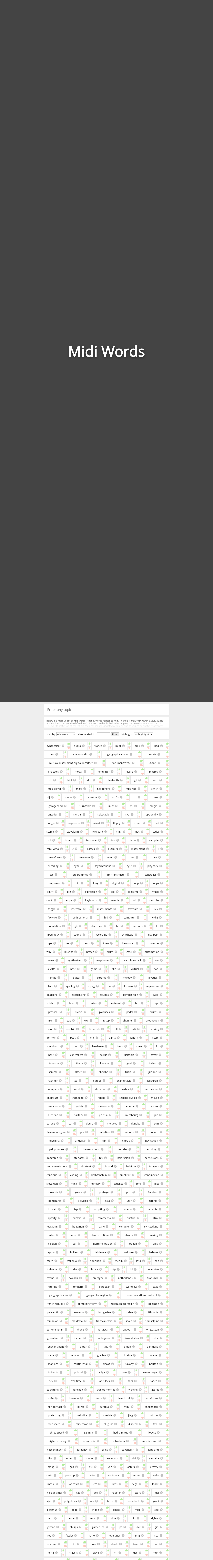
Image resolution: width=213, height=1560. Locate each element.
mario (91, 1535)
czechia (107, 1415)
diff (89, 780)
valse (156, 1475)
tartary (78, 1115)
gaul (129, 1063)
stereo (50, 831)
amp (155, 780)
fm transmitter (116, 874)
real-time (76, 1381)
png (52, 754)
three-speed (57, 1432)
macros (153, 771)
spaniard (53, 1364)
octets (131, 1467)
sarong (51, 1123)
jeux (50, 1518)
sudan (129, 1312)
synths (77, 814)
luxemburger (150, 1372)
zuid (77, 883)
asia (107, 1200)
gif (135, 780)
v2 (131, 806)
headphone (104, 788)
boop (74, 1509)
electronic (97, 926)
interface (76, 909)
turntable (85, 806)
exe (96, 1492)
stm (156, 1123)
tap (69, 1020)
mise (137, 1509)
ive (109, 986)
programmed (80, 874)
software (133, 909)
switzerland (151, 1226)
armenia (79, 1312)
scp (156, 1535)
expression (90, 891)
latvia (94, 1269)
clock (49, 900)
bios (156, 1183)
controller (150, 874)
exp (86, 1020)
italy (105, 1346)
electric (71, 1029)
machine (52, 994)
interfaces (78, 1158)
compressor (54, 883)
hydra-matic (120, 1432)
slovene (153, 1355)
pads (156, 994)
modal (78, 771)
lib (157, 926)
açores (155, 1389)
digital (116, 883)
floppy (117, 823)
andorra (129, 1132)
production (152, 1020)
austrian (53, 1115)
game (94, 969)
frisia (128, 1072)
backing (154, 1029)
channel (127, 1020)
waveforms (55, 857)
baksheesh (128, 1449)
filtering (52, 1286)
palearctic (53, 1312)
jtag (130, 1415)
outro (51, 1235)
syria (51, 1355)
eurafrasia (89, 1441)
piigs (49, 1458)
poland (78, 1372)
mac (137, 831)
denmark (152, 1346)
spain (129, 1321)
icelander (52, 1269)
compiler (124, 1226)
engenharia (151, 1406)
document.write (121, 763)
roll (134, 900)
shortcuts (52, 1097)
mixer (50, 1020)
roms (114, 1484)
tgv (101, 1158)
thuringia (96, 1261)
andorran (80, 1140)
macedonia (54, 1106)
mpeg (91, 986)
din (69, 891)
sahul (69, 1458)
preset (90, 952)
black (50, 986)
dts (73, 1544)
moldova (112, 1123)
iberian (78, 1338)
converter (153, 943)
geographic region (97, 1295)
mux (155, 1552)
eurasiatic (113, 1458)
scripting (99, 1209)
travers (73, 1552)
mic (92, 1037)
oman (127, 1346)
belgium (131, 1166)
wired (96, 823)
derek (114, 1544)
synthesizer (53, 746)
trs (117, 926)
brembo (74, 1398)
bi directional (80, 917)
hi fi (69, 780)
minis (74, 1183)
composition (130, 994)
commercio (104, 1218)
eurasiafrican (149, 1441)
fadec (154, 1381)
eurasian (52, 1226)
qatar (83, 1346)
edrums (101, 977)
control (93, 1003)
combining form (87, 1303)
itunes (137, 823)
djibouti (127, 1329)
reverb (129, 771)
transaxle (152, 1278)
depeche (129, 1106)
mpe (49, 943)
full (116, 1029)
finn (104, 1140)
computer (129, 917)
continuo (52, 1175)
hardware (98, 1046)
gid (157, 1527)
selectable (103, 814)
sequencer (74, 823)
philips (74, 1527)
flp (157, 1046)
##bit (152, 763)
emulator (104, 771)
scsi (156, 1509)
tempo (52, 977)
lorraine (104, 1063)
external (116, 1003)
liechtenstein (99, 1175)
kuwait (52, 1209)
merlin (119, 1261)
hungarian (104, 1312)
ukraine (127, 1355)
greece (78, 1192)
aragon (133, 1243)
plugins (68, 952)
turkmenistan (55, 1329)
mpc (156, 1003)
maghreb (52, 1158)
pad (156, 969)
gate (129, 952)
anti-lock (104, 1381)
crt (95, 1484)
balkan (153, 1063)
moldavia (77, 1321)
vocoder (122, 1149)
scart (138, 1492)
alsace (78, 1072)
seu (92, 1501)
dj (49, 797)
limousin (54, 1063)
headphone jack (132, 960)
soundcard (53, 1046)
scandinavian (151, 1175)
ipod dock (53, 934)
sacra (73, 1235)
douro (89, 1123)
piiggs (80, 1406)
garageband (55, 806)
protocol (53, 1012)
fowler (69, 1535)
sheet (139, 1046)
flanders (153, 1192)
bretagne (98, 1278)
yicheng (133, 1389)
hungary (96, 1183)
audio (77, 746)
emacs (117, 1509)
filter (115, 734)
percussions (152, 1158)
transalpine (152, 1321)
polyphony (70, 1501)
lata (138, 1261)
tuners (69, 840)
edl (74, 1243)
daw (154, 857)
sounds (104, 994)
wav (49, 952)
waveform (73, 831)
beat (73, 1037)
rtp (114, 1269)
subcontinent (56, 1346)
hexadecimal (54, 1492)
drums (154, 1012)
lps (120, 1527)
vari (110, 1467)
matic (50, 1484)
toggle (51, 909)
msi (156, 1492)
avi (91, 1467)
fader (155, 1484)
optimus (52, 1509)
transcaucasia (104, 1321)
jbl (131, 1269)
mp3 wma (53, 849)
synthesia (127, 934)
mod (77, 1089)
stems (86, 943)
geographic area (58, 1295)
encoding (53, 866)
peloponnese (56, 1149)
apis (155, 1243)
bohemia (53, 1372)
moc (92, 1518)
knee (106, 943)
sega (135, 1484)
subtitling (53, 1389)
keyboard (97, 831)
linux (111, 806)
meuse (155, 1097)
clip (114, 969)
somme (53, 1072)
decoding (151, 1149)
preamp (70, 1475)
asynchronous (103, 866)
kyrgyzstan (152, 1329)
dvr (138, 1527)
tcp (75, 1080)
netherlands (125, 1278)
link (113, 840)
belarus (153, 1252)
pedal (129, 1012)
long (95, 883)
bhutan (153, 1364)
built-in (153, 1415)
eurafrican (152, 1398)
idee (135, 1552)
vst (132, 857)
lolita (51, 1552)
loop (136, 883)
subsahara (118, 1441)
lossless (128, 986)
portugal (104, 1192)
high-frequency (58, 1441)
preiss (98, 1398)
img (137, 1535)
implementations (57, 1166)
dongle (51, 823)
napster (116, 1492)
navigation (151, 1140)
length (134, 1037)
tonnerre (78, 1286)
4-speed (133, 1424)
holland (74, 1252)
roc (49, 1535)
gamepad (78, 1097)
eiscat (106, 1364)
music (155, 891)
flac (78, 1492)
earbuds (138, 926)
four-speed (54, 1424)
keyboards (91, 900)
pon (156, 1261)
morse (89, 1458)
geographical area (118, 754)
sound (77, 934)
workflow (131, 1286)
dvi (134, 1458)
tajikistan (153, 1303)
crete (124, 1372)
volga (102, 1372)
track (120, 1046)
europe (97, 1080)
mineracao (82, 1424)
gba (72, 1467)
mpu (127, 1406)
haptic (126, 1140)
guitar (76, 977)
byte (129, 866)
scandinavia (124, 1080)
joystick (153, 977)
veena (50, 1278)
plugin (153, 806)
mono (68, 797)
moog (51, 1467)
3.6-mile (88, 1432)
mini (118, 831)
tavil (155, 1424)
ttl (115, 1552)
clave (96, 1552)
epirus (103, 1055)
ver (157, 960)
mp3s (115, 797)
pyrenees (104, 1012)
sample (115, 900)
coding (74, 1175)
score (155, 1037)
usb (50, 780)
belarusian (123, 1158)
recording (101, 934)
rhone (80, 1329)
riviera (78, 1012)
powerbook (133, 1501)
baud (136, 1544)
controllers (76, 1055)
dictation (100, 1089)
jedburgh (152, 1080)
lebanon (75, 1355)
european (104, 1286)
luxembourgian (56, 1132)
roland (101, 1097)
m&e (51, 1398)
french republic (56, 1303)
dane (102, 1226)
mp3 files (131, 788)
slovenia (83, 1200)
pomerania (54, 1200)
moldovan (128, 1252)
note (73, 969)
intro (155, 1218)
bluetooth (113, 780)
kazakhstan (132, 1338)
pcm (128, 1192)
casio (49, 1475)
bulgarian (78, 1226)
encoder (52, 814)
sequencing (79, 994)
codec (156, 831)
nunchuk (77, 1389)
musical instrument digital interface (71, 763)
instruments (104, 909)
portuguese (103, 1338)
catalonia (104, 1106)
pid (113, 891)
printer (51, 1037)
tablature (100, 1252)
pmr (138, 1183)
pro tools (53, 771)
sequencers (152, 986)
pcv (51, 1381)
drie (113, 1518)
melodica (82, 1415)
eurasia (77, 1218)
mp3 (137, 746)
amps (68, 900)
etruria (129, 1235)
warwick (74, 1484)
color (50, 1029)
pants (112, 1037)
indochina (54, 1140)
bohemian (153, 1269)
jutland (152, 1072)
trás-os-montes (106, 1389)
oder (74, 1269)
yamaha (154, 1458)
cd (135, 797)
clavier (91, 1475)
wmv (110, 857)
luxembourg (131, 1115)
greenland (53, 1338)
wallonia (72, 1261)
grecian (101, 1355)
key (156, 909)
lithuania (153, 1312)
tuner (155, 797)
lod (156, 1544)
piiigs (104, 1449)
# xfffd (51, 969)
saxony (129, 1364)
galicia (79, 1106)
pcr (82, 1132)
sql (70, 1123)
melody (127, 977)
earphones (103, 960)
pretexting (54, 1415)
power (50, 960)
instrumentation (102, 1243)
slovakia (53, 1192)
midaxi (51, 1003)
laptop (106, 1020)
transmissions (91, 1149)
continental (81, 1364)
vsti (133, 1029)
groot (156, 1501)
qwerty (52, 1218)
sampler (154, 840)
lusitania (129, 1055)
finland (108, 1166)
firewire (52, 917)
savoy (154, 1055)
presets (152, 754)
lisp (75, 1209)
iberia (79, 1063)
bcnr (72, 1003)
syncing (70, 986)
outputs (113, 849)
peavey (154, 1467)
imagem (154, 1166)
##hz (154, 917)
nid (133, 1518)
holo (93, 1544)
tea (67, 943)
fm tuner (91, 840)
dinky (50, 891)
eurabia (104, 1406)
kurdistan (103, 1329)
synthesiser (151, 1089)
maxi (79, 788)
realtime (133, 891)
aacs (130, 1381)
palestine (104, 1132)
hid (106, 917)
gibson (51, 1527)
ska (127, 814)
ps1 (49, 840)
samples (154, 900)
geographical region (122, 1303)
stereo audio (80, 754)
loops (156, 883)
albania (152, 1209)
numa (136, 1475)
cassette (92, 797)
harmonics (128, 943)
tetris (110, 1501)
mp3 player (54, 788)
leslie (71, 1518)
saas (155, 1286)
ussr (129, 1200)
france (98, 746)
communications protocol (141, 1295)
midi (118, 746)
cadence (118, 1183)
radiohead (114, 1475)
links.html (124, 1398)
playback (152, 866)
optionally (152, 814)
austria (131, 1218)
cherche (103, 1072)
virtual (135, 969)
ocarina (52, 1544)
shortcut (86, 1166)
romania (127, 1209)
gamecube (98, 1527)
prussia (103, 1115)
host (51, 1055)
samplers (53, 1089)
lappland (153, 1449)
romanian (52, 1321)
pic (156, 1115)
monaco (153, 1132)
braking (153, 1235)
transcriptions (100, 1235)
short (75, 1046)
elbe (156, 1338)
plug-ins (108, 1424)
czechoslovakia (128, 1097)
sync (76, 866)
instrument (138, 849)
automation (152, 952)
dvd (157, 823)
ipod (156, 746)
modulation (54, 926)
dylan (154, 1518)
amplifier (125, 1175)
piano (132, 840)
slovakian (52, 1183)
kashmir (53, 1080)
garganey (82, 1449)
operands (115, 1535)
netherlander (55, 1449)
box (137, 1003)
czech (50, 1261)
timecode (94, 1029)
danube (135, 1123)
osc (51, 874)
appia (51, 1252)
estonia (153, 1200)
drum (110, 952)
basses (91, 849)
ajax (49, 1501)
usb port (153, 934)
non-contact (55, 1406)
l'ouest (152, 1432)
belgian (52, 1243)
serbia (125, 1089)
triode (95, 1509)
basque (154, 1106)
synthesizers (75, 960)
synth (154, 788)
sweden (73, 1278)
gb (76, 926)
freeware (84, 857)
